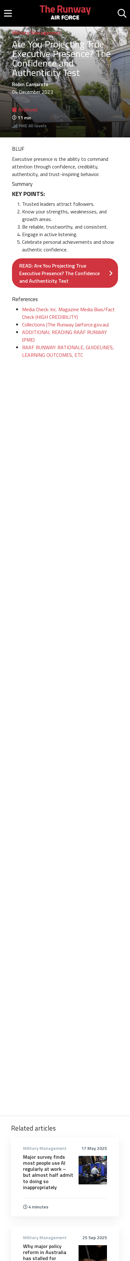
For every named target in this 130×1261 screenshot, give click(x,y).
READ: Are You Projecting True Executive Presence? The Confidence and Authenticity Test (59, 273)
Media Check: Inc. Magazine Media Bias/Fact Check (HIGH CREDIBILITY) (68, 313)
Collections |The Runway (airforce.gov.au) (65, 324)
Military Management (36, 32)
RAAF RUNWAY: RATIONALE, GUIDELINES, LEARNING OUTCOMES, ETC (68, 351)
